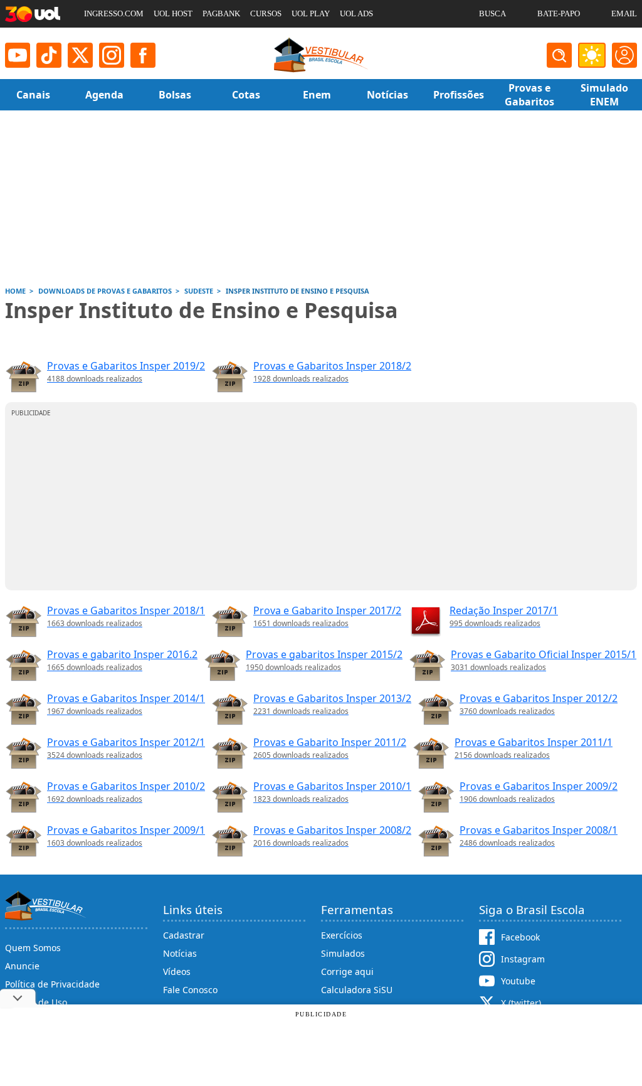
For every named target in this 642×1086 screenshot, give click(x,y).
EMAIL (624, 13)
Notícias (180, 953)
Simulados (343, 953)
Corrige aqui (347, 971)
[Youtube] (17, 55)
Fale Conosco (190, 990)
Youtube (518, 981)
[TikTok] (48, 55)
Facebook (520, 937)
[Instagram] (111, 55)
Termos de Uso (36, 1002)
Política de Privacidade (52, 984)
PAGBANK (221, 13)
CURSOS (266, 13)
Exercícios (341, 935)
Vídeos (177, 971)
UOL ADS (356, 13)
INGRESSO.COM (114, 13)
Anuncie (22, 966)
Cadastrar (183, 935)
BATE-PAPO (558, 13)
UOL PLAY (311, 13)
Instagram (523, 959)
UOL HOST (173, 13)
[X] (80, 55)
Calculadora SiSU (356, 990)
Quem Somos (33, 948)
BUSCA (492, 13)
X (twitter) (521, 1003)
